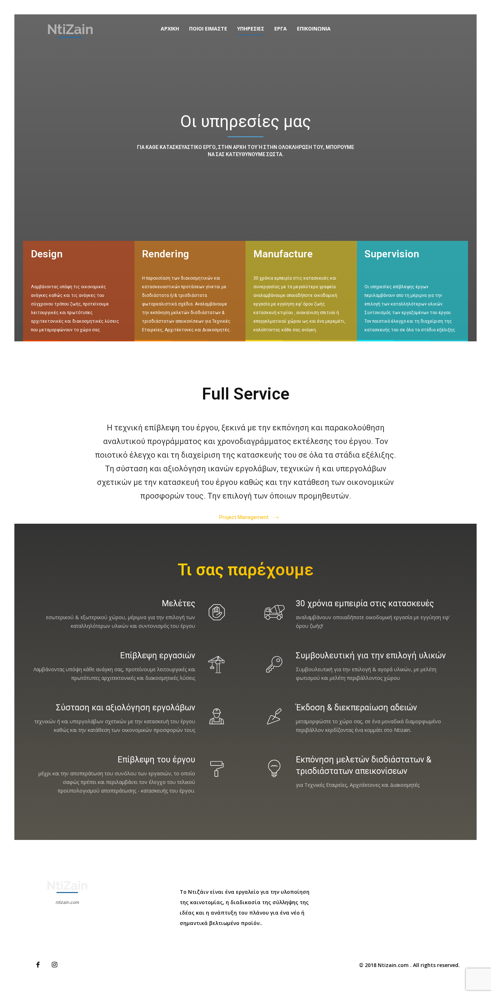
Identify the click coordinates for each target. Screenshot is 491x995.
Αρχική (170, 28)
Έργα (280, 28)
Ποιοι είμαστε (208, 28)
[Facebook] (37, 965)
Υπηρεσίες (250, 28)
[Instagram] (54, 965)
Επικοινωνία (314, 28)
